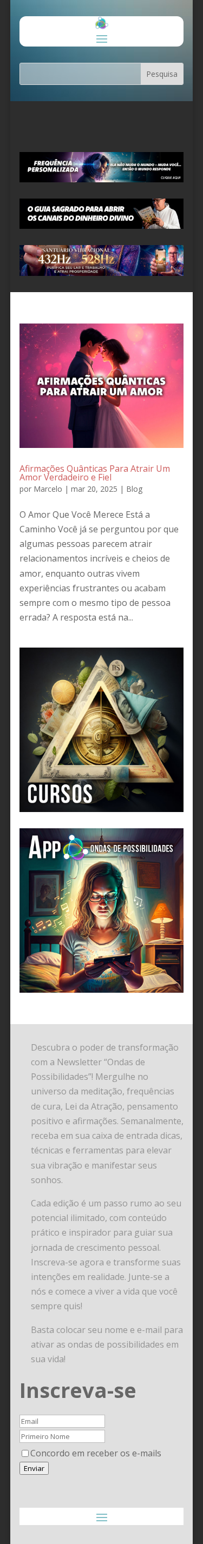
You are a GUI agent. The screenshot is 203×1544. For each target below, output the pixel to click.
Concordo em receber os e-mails (95, 1453)
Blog (134, 489)
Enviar (34, 1468)
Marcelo (48, 489)
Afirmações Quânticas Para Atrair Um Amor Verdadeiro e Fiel (94, 473)
